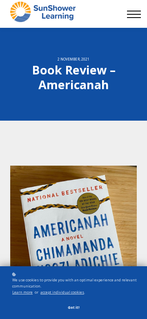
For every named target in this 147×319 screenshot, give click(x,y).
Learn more (22, 292)
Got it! (74, 307)
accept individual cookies (62, 292)
